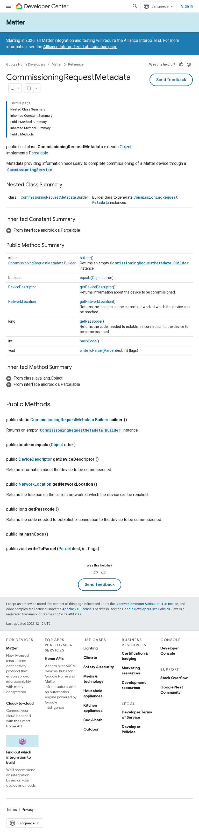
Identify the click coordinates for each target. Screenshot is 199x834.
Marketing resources (131, 670)
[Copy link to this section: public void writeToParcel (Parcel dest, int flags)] (104, 549)
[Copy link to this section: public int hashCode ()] (53, 534)
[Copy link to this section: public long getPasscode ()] (64, 509)
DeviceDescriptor (22, 287)
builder (85, 258)
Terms (11, 809)
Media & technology (93, 679)
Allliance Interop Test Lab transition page (80, 46)
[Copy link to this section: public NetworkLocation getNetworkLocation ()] (102, 484)
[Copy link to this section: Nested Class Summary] (67, 185)
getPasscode (90, 321)
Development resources (134, 685)
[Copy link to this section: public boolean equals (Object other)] (81, 445)
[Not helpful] (189, 64)
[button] (43, 230)
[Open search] (135, 6)
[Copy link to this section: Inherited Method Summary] (77, 367)
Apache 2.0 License (76, 609)
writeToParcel (91, 350)
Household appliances (93, 693)
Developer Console (169, 651)
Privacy (28, 809)
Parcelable (38, 153)
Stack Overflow (174, 677)
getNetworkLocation (96, 301)
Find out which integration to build (18, 757)
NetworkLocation (22, 301)
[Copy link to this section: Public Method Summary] (69, 246)
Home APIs (54, 658)
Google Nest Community (171, 690)
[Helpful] (181, 64)
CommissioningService (29, 169)
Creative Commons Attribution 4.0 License (147, 604)
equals (85, 278)
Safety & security (98, 666)
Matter (15, 22)
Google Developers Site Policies (146, 609)
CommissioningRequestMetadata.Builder (54, 197)
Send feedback (171, 79)
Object (125, 146)
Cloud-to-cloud (20, 703)
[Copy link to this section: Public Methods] (55, 405)
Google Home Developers (25, 64)
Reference (75, 64)
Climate (90, 657)
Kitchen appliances (93, 708)
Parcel (109, 350)
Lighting (90, 648)
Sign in (187, 6)
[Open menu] (8, 6)
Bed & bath (92, 720)
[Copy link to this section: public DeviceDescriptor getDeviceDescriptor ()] (104, 459)
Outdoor (91, 729)
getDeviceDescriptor (96, 287)
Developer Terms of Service (137, 715)
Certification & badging (135, 656)
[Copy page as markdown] (28, 88)
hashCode (88, 341)
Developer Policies (131, 729)
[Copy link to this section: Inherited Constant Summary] (80, 220)
